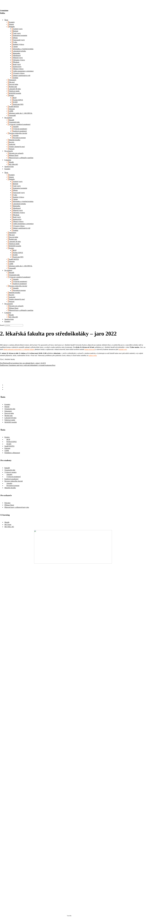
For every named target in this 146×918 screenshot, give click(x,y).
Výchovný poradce (10, 472)
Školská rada (13, 86)
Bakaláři (11, 120)
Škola (6, 20)
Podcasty (12, 149)
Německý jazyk (18, 58)
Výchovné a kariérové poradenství (19, 124)
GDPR (11, 111)
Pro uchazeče (8, 151)
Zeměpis (15, 78)
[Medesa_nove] (73, 833)
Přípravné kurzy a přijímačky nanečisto (21, 158)
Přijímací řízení (13, 155)
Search (2, 325)
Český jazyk (17, 33)
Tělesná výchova (18, 69)
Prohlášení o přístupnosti (12, 453)
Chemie (15, 46)
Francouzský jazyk (19, 40)
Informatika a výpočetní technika (23, 49)
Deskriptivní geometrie (20, 35)
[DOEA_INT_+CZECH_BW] (73, 667)
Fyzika (15, 42)
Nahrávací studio (14, 91)
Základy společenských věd (21, 75)
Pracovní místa (13, 84)
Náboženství (17, 55)
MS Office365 (13, 164)
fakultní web (123, 349)
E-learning (7, 160)
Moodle (11, 162)
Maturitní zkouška (14, 140)
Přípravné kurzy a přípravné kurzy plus (16, 507)
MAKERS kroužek (15, 93)
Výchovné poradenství (20, 129)
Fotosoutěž (12, 115)
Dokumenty (12, 80)
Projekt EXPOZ (18, 100)
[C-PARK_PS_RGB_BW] (73, 888)
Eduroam (12, 109)
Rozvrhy (11, 142)
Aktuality (16, 126)
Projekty (11, 95)
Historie (11, 24)
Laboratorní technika (19, 51)
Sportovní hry (17, 66)
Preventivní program (19, 138)
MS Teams (7, 524)
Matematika (16, 53)
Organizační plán (14, 122)
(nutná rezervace (89, 349)
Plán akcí (12, 82)
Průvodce (7, 503)
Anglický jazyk (17, 29)
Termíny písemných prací (17, 146)
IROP (14, 98)
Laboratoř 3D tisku (15, 89)
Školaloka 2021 (75, 915)
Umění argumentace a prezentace (23, 71)
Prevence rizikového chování (18, 133)
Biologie (15, 31)
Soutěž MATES (14, 106)
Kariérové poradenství (20, 131)
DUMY (15, 102)
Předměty (12, 26)
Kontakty (12, 22)
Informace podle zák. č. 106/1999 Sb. (20, 113)
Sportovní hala (9, 166)
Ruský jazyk (17, 64)
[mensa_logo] (73, 751)
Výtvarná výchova (18, 73)
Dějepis (15, 38)
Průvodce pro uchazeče (16, 153)
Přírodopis (16, 62)
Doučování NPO (18, 104)
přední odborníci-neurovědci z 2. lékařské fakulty (18, 349)
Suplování (12, 144)
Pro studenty (8, 118)
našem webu (93, 355)
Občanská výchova (19, 60)
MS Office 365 (9, 527)
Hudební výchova (18, 44)
